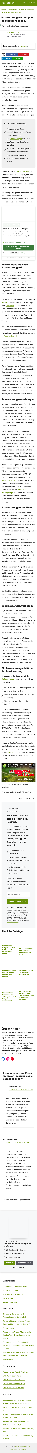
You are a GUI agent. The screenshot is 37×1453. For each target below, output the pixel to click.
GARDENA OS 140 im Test (13, 1388)
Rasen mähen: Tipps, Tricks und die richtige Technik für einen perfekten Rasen (17, 1335)
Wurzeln (5, 303)
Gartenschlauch (8, 679)
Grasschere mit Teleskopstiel (14, 1295)
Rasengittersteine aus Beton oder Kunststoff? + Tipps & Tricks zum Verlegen (26, 995)
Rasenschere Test (10, 1302)
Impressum (13, 1449)
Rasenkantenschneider (12, 1291)
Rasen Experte (9, 3)
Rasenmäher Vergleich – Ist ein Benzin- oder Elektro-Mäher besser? (9, 950)
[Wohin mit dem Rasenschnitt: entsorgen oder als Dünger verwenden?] (9, 990)
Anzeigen (24, 46)
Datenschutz (23, 1449)
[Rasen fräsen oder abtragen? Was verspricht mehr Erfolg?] (26, 946)
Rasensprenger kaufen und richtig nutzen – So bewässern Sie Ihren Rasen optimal (18, 1345)
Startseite (4, 9)
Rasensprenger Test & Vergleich (15, 1372)
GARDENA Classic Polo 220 (14, 1380)
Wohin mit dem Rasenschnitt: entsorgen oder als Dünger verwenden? (9, 997)
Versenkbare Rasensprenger (14, 1384)
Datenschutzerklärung (13, 922)
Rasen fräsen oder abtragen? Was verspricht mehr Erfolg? (26, 951)
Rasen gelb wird (10, 336)
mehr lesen (9, 238)
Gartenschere (8, 1298)
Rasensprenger (16, 139)
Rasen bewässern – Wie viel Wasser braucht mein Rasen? (9, 974)
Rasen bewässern (23, 171)
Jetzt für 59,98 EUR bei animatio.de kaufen (18, 247)
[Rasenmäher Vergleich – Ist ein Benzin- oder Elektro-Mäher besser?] (9, 943)
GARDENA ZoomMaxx (12, 1376)
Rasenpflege (12, 752)
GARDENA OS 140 (9, 480)
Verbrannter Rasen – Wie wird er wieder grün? (26, 973)
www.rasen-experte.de (22, 1446)
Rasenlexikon (8, 1359)
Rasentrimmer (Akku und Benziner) (16, 1287)
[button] (24, 3)
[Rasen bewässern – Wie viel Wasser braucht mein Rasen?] (9, 968)
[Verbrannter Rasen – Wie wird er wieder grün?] (26, 968)
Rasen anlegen (8, 1328)
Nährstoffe (10, 306)
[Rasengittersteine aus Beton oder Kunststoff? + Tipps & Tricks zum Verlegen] (26, 989)
